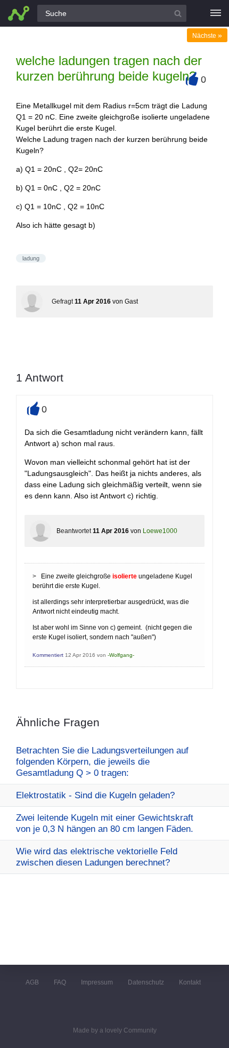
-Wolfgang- (121, 655)
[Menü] (215, 13)
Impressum (97, 982)
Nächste (207, 35)
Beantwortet (73, 531)
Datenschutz (146, 982)
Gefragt (62, 301)
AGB (32, 982)
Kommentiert (47, 655)
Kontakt (190, 982)
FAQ (60, 982)
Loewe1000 (160, 531)
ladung (30, 258)
